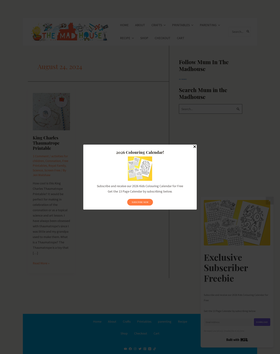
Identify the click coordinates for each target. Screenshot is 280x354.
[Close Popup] (195, 147)
